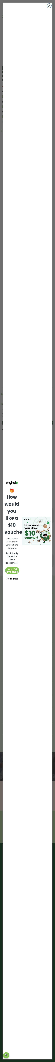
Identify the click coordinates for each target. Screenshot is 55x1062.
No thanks (12, 578)
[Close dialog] (49, 6)
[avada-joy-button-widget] (6, 1055)
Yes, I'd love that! (12, 570)
